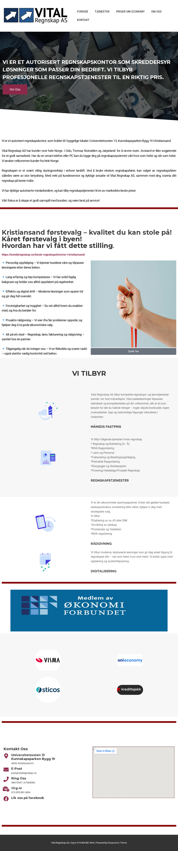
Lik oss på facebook (27, 798)
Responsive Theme (117, 842)
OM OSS (156, 11)
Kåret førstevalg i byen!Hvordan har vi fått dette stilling (57, 242)
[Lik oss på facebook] (6, 798)
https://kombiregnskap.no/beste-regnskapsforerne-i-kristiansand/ (43, 254)
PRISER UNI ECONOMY (130, 11)
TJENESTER (102, 11)
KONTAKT (83, 20)
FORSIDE (82, 11)
